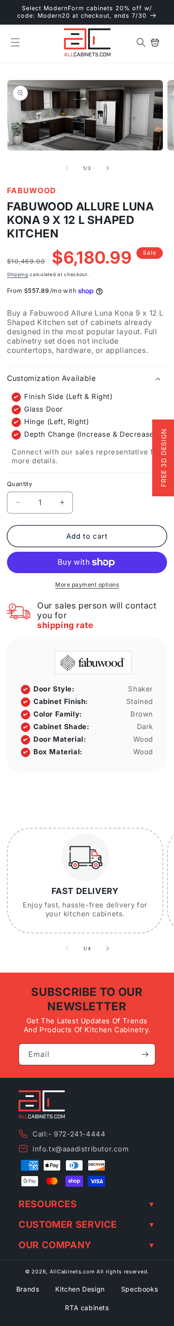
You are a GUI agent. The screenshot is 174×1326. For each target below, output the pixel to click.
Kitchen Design (79, 1289)
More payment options (87, 584)
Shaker (140, 688)
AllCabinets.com (72, 1271)
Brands (27, 1289)
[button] (15, 42)
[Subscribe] (145, 1054)
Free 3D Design (164, 458)
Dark (145, 726)
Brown (141, 714)
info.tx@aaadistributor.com (80, 1148)
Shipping (17, 274)
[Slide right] (107, 168)
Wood (143, 739)
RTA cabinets (87, 1308)
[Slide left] (67, 168)
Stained (139, 701)
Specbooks (139, 1289)
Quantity (19, 483)
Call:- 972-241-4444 (68, 1134)
